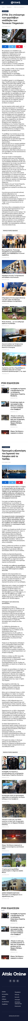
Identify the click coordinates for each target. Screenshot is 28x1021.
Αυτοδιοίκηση (6, 447)
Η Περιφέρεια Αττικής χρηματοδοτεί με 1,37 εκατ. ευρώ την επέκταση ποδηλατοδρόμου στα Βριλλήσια (13, 299)
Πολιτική (17, 994)
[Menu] (3, 2)
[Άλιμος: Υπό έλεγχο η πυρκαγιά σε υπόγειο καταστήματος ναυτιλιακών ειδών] (5, 434)
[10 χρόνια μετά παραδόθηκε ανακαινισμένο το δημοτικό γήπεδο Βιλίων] (14, 860)
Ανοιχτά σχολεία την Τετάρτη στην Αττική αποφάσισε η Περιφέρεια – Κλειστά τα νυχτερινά (12, 345)
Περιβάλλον (5, 1004)
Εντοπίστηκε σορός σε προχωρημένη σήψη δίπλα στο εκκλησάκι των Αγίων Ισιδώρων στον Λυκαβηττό (17, 406)
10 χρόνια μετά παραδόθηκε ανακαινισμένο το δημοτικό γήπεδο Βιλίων (12, 870)
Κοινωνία (17, 997)
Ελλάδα (4, 991)
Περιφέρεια (5, 11)
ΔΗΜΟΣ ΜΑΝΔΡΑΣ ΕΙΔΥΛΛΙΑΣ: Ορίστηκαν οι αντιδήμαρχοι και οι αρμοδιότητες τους (12, 894)
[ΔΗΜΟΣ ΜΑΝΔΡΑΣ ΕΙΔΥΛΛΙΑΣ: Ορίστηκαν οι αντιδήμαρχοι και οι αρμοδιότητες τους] (14, 884)
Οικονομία (17, 999)
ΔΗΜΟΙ (3, 996)
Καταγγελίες (5, 994)
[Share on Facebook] (5, 46)
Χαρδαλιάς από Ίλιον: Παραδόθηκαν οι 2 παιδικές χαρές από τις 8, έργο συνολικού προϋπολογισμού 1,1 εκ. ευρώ (14, 369)
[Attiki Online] (15, 2)
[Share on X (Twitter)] (12, 46)
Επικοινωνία (18, 1006)
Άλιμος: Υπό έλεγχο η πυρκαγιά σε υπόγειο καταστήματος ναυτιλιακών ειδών (13, 846)
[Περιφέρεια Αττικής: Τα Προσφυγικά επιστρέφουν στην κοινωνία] (14, 267)
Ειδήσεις (4, 999)
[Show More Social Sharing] (24, 46)
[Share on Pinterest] (19, 46)
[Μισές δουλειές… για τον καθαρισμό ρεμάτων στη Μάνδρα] (14, 313)
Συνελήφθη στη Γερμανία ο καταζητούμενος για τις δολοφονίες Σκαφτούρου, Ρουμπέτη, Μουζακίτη (18, 392)
